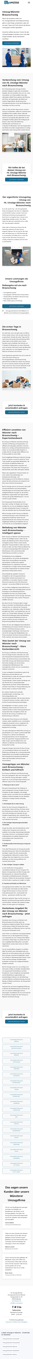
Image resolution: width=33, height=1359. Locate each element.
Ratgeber (24, 1322)
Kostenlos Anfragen (16, 179)
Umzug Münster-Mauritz (10, 1346)
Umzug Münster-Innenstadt (11, 1339)
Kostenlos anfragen (11, 43)
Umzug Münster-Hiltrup (10, 1354)
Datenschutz (17, 1322)
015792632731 (16, 1301)
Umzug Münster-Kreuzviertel (11, 1342)
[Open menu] (29, 3)
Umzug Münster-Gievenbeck (11, 1350)
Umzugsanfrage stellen (16, 412)
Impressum (9, 1322)
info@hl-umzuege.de (16, 1303)
